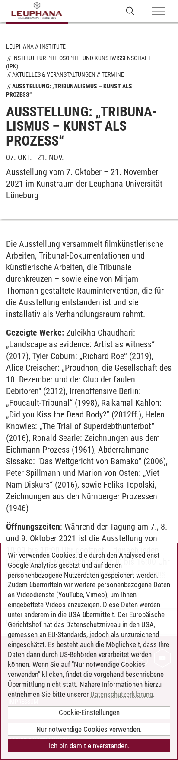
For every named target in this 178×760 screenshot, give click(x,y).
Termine (113, 74)
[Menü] (158, 11)
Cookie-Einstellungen (89, 712)
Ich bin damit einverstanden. (89, 745)
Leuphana (20, 46)
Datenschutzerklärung (121, 694)
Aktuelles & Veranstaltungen (53, 74)
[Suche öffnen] (130, 10)
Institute (53, 46)
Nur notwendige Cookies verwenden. (89, 729)
